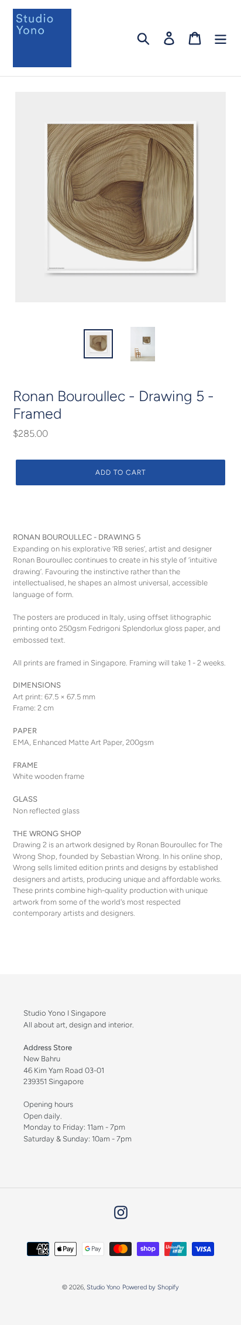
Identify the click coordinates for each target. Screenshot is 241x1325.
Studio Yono (103, 1287)
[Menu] (220, 38)
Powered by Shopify (150, 1287)
